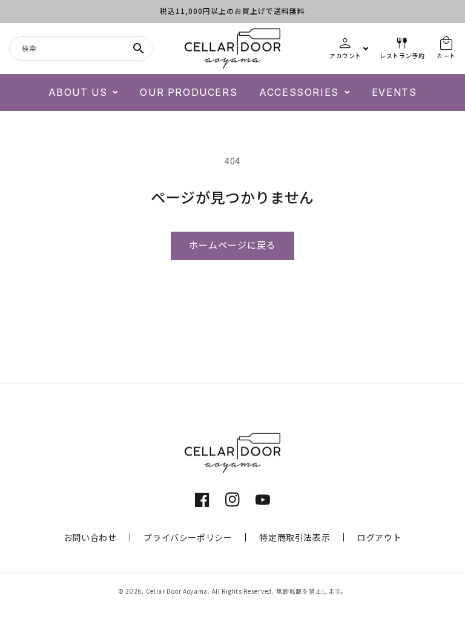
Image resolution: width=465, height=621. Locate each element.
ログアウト (379, 537)
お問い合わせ (90, 537)
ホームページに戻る (232, 245)
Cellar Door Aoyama (177, 591)
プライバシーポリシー (187, 537)
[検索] (138, 48)
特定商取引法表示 (294, 537)
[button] (84, 92)
